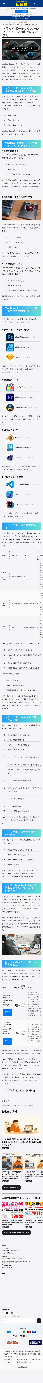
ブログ (15, 22)
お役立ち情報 (23, 22)
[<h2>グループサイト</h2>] (12, 1342)
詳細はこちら (29, 14)
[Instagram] (2, 1313)
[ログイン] (35, 3)
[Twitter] (12, 1313)
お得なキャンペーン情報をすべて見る (16, 1232)
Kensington (6, 1105)
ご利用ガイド (22, 1367)
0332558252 (7, 1265)
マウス (24, 1105)
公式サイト (35, 337)
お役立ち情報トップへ (11, 1188)
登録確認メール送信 (39, 1320)
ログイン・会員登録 (21, 11)
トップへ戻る (6, 22)
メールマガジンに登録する (10, 1316)
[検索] (8, 3)
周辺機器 (30, 1105)
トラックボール (15, 1105)
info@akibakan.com (10, 1268)
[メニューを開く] (4, 3)
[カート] (39, 3)
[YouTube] (7, 1313)
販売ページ (7, 1013)
